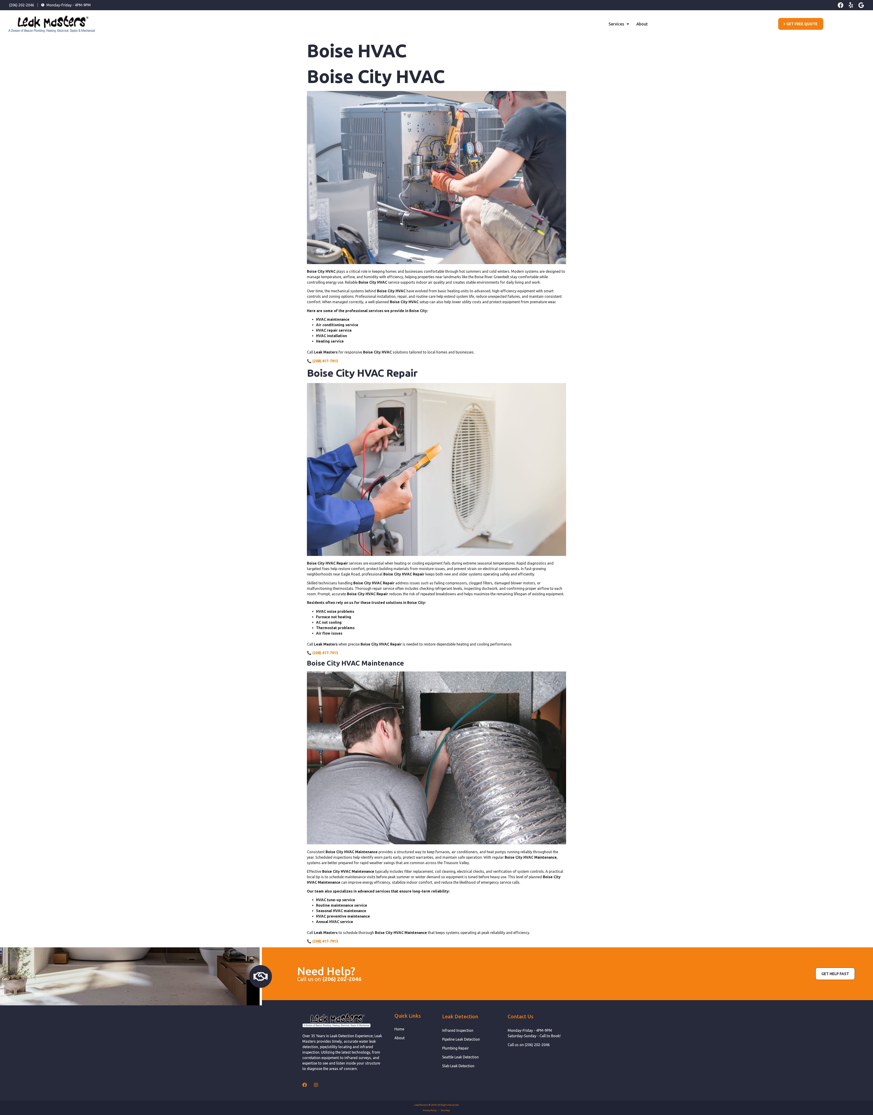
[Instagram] (316, 1085)
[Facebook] (840, 5)
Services (616, 24)
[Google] (861, 5)
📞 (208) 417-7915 (322, 361)
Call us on (329, 979)
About (642, 24)
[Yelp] (851, 5)
